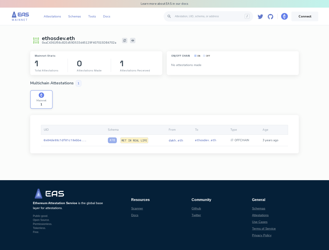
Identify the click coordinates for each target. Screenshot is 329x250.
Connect (305, 16)
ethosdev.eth (205, 140)
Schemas (74, 16)
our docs (182, 4)
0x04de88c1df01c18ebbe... (65, 140)
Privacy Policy (261, 235)
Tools (92, 16)
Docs (106, 16)
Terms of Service (264, 228)
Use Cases (259, 222)
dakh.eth (176, 140)
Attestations (52, 16)
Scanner (137, 208)
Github (196, 208)
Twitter (196, 215)
